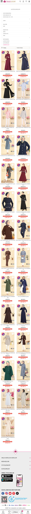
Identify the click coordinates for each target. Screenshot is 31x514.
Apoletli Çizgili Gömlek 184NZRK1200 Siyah (23, 127)
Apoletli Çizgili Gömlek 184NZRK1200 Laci (23, 99)
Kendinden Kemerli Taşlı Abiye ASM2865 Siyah (23, 212)
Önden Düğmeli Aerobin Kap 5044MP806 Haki (8, 297)
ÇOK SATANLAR (6, 42)
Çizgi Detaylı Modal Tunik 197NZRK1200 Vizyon (8, 438)
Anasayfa (3, 513)
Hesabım (27, 513)
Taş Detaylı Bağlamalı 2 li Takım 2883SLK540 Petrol (8, 382)
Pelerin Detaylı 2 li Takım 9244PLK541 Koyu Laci (23, 241)
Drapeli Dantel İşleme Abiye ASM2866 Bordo (7, 71)
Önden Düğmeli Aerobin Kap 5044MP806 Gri (23, 269)
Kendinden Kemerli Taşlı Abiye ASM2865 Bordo (23, 184)
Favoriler (9, 513)
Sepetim (21, 512)
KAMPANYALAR (6, 44)
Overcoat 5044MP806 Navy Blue (23, 296)
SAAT (4, 26)
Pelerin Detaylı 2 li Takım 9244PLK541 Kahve (7, 269)
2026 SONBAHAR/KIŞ (7, 13)
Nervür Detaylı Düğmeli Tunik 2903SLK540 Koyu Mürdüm (23, 353)
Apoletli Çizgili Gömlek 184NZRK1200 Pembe (8, 128)
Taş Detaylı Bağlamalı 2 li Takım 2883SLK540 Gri (23, 382)
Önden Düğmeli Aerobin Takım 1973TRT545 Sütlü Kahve (7, 241)
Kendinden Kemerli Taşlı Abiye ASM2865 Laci (8, 212)
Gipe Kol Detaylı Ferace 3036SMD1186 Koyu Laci (23, 325)
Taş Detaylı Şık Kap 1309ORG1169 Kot (23, 155)
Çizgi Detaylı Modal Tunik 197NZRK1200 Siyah (23, 410)
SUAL (4, 35)
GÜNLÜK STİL (5, 33)
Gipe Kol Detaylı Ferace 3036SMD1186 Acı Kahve (8, 325)
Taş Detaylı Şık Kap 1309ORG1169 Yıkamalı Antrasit (7, 184)
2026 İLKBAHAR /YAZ (7, 15)
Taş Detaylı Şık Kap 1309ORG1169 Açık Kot (7, 155)
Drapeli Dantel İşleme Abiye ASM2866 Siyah (7, 99)
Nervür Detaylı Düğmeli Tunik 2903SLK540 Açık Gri (8, 353)
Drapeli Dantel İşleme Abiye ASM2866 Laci (23, 71)
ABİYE (4, 31)
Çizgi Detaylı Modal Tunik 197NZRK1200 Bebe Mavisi (8, 410)
